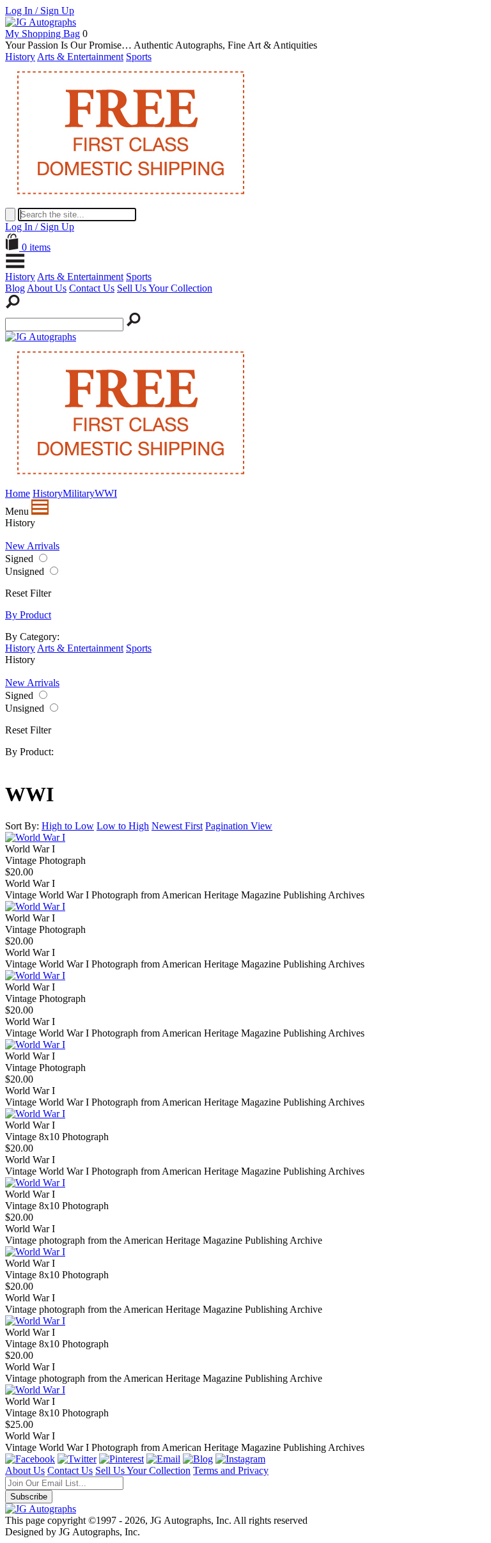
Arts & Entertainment (80, 56)
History (20, 56)
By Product (28, 614)
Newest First (177, 825)
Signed (19, 558)
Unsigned (24, 571)
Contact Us (91, 288)
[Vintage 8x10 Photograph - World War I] (35, 1113)
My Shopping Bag (42, 33)
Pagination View (238, 825)
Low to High (123, 825)
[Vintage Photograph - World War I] (35, 837)
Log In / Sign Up (39, 10)
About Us (46, 288)
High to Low (68, 825)
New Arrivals (32, 545)
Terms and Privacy (231, 1470)
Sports (139, 56)
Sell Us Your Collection (164, 288)
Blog (15, 288)
